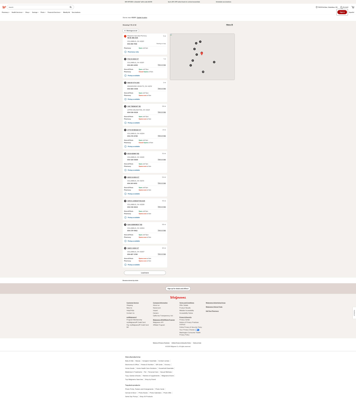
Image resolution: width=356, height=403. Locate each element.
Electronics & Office (132, 365)
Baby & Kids (129, 361)
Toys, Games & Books (133, 376)
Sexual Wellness (166, 372)
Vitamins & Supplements (151, 376)
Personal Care (153, 372)
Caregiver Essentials (149, 361)
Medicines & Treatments (133, 372)
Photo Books (143, 393)
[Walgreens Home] (4, 7)
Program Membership (134, 320)
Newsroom (157, 308)
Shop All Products (146, 396)
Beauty (137, 361)
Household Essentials (166, 368)
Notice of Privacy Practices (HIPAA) (189, 323)
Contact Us (130, 313)
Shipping (130, 305)
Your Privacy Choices (187, 330)
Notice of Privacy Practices (161, 343)
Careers (156, 313)
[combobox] (38, 7)
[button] (344, 7)
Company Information (160, 303)
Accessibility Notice (186, 313)
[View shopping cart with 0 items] (353, 7)
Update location (142, 17)
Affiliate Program (159, 325)
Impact (155, 310)
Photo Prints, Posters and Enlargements (139, 389)
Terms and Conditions (186, 303)
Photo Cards (159, 389)
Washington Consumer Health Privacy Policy (190, 334)
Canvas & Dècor (131, 393)
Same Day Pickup (131, 396)
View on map (162, 65)
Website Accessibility (186, 310)
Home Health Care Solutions (146, 368)
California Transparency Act (163, 316)
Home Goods (129, 368)
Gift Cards (159, 365)
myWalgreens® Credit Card (136, 322)
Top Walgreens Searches (134, 379)
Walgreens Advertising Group (215, 303)
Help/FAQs (130, 310)
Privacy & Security (185, 317)
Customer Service (133, 303)
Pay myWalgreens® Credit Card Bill (138, 326)
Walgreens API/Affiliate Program (164, 320)
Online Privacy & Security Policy (190, 327)
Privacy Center (184, 320)
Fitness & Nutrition (147, 365)
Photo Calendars (155, 393)
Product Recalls (185, 308)
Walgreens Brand (167, 376)
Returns (129, 308)
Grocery (167, 365)
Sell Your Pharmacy (212, 311)
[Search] (71, 7)
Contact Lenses (163, 361)
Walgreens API (158, 322)
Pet (145, 372)
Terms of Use (197, 343)
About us (156, 305)
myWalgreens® (132, 317)
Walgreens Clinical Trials (214, 307)
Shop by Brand (150, 379)
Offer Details (183, 305)
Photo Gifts (167, 393)
